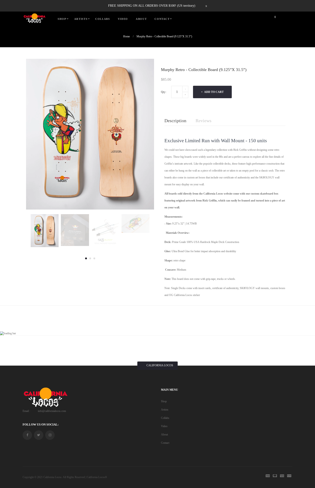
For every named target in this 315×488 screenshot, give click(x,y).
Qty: (163, 92)
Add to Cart (214, 92)
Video (164, 426)
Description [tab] (175, 120)
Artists (164, 409)
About (164, 434)
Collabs (165, 418)
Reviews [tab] (203, 120)
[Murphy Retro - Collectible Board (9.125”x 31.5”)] (45, 230)
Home (126, 36)
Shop (164, 401)
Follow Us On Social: (41, 424)
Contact (165, 442)
